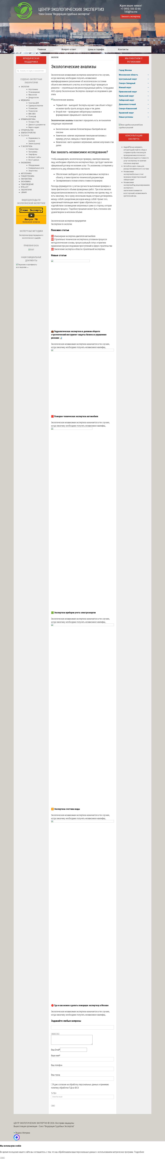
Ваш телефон (56, 1065)
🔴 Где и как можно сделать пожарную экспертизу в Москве (79, 1005)
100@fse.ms (130, 11)
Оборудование (34, 165)
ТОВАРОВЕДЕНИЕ (27, 184)
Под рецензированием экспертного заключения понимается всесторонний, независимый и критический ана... (137, 190)
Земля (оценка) (34, 143)
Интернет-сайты (35, 157)
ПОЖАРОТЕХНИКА (27, 176)
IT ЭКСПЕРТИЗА (26, 146)
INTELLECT (24, 187)
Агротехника (33, 89)
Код (57, 1033)
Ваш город (55, 1075)
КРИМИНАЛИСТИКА (28, 119)
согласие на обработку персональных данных (78, 1084)
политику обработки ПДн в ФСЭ (65, 1087)
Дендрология (34, 97)
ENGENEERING (26, 163)
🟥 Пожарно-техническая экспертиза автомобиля (74, 416)
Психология (33, 111)
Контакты (123, 49)
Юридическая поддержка (31, 60)
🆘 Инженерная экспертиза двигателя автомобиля (73, 236)
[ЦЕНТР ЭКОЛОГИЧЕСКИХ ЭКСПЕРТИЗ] (23, 19)
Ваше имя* (55, 1055)
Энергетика (33, 171)
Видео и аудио (34, 127)
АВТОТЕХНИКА (26, 173)
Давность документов (37, 125)
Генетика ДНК (34, 103)
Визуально (53, 1033)
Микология (33, 95)
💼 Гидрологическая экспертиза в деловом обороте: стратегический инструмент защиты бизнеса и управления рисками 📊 (78, 334)
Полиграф (32, 116)
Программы (33, 152)
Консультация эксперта (133, 137)
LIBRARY (24, 192)
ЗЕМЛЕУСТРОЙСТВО (28, 133)
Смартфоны (33, 154)
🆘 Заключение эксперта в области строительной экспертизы (78, 249)
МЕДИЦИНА (25, 100)
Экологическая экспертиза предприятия (68, 221)
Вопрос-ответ (69, 49)
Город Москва (125, 70)
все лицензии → (22, 267)
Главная (42, 49)
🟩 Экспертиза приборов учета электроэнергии (73, 612)
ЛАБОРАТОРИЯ (26, 190)
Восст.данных (34, 160)
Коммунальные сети (36, 168)
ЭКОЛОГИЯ (54, 57)
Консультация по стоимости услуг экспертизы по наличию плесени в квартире (136, 160)
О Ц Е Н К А (25, 135)
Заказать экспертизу (130, 16)
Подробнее (139, 1152)
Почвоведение (34, 92)
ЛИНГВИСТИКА (26, 179)
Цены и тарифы (96, 49)
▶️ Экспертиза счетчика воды (65, 809)
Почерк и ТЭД (34, 122)
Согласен (2, 1157)
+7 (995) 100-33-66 (131, 8)
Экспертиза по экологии (61, 224)
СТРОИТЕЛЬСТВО (27, 130)
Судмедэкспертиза (36, 106)
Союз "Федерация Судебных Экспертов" (56, 1126)
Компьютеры (33, 149)
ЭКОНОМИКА (26, 181)
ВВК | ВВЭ (32, 114)
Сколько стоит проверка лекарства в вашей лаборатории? (135, 177)
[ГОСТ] (31, 250)
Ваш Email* (55, 1049)
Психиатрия (33, 108)
